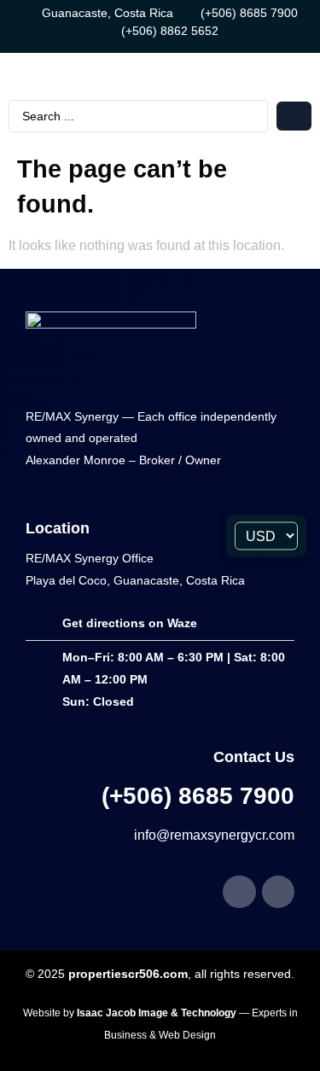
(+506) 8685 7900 (198, 796)
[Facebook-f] (239, 892)
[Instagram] (278, 892)
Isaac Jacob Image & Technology (158, 1013)
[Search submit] (293, 116)
